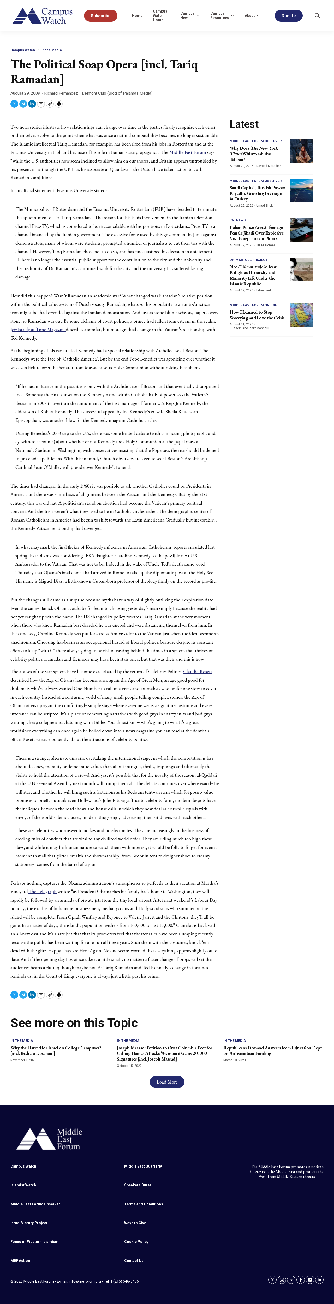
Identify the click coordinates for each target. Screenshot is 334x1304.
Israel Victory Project (28, 1223)
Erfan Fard (263, 290)
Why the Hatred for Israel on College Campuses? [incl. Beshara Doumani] (55, 1050)
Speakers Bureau (139, 1185)
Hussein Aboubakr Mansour (249, 328)
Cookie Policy (136, 1242)
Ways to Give (135, 1223)
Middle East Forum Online (253, 305)
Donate (289, 15)
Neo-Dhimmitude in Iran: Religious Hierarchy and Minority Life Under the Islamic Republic (253, 275)
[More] (198, 16)
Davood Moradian (269, 166)
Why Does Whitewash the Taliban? (254, 153)
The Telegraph (42, 891)
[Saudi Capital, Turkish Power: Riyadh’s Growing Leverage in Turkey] (301, 190)
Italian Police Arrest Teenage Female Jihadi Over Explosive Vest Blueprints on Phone (256, 232)
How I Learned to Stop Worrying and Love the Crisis (257, 315)
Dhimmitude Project (248, 260)
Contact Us (134, 1261)
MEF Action (20, 1261)
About (250, 16)
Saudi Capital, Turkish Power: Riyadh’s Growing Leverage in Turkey (257, 193)
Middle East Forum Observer (256, 141)
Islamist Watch (23, 1185)
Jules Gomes (266, 245)
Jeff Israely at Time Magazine (38, 329)
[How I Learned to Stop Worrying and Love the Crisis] (301, 315)
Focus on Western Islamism (34, 1242)
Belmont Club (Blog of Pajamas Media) (117, 93)
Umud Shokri (265, 205)
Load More (167, 1082)
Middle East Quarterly (143, 1166)
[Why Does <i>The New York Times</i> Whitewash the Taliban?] (301, 151)
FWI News (238, 220)
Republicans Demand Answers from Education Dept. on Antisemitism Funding (273, 1050)
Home (137, 16)
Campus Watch (22, 50)
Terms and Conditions (143, 1204)
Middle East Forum (187, 152)
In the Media (51, 50)
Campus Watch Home (160, 15)
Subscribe (101, 15)
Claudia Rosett (197, 671)
